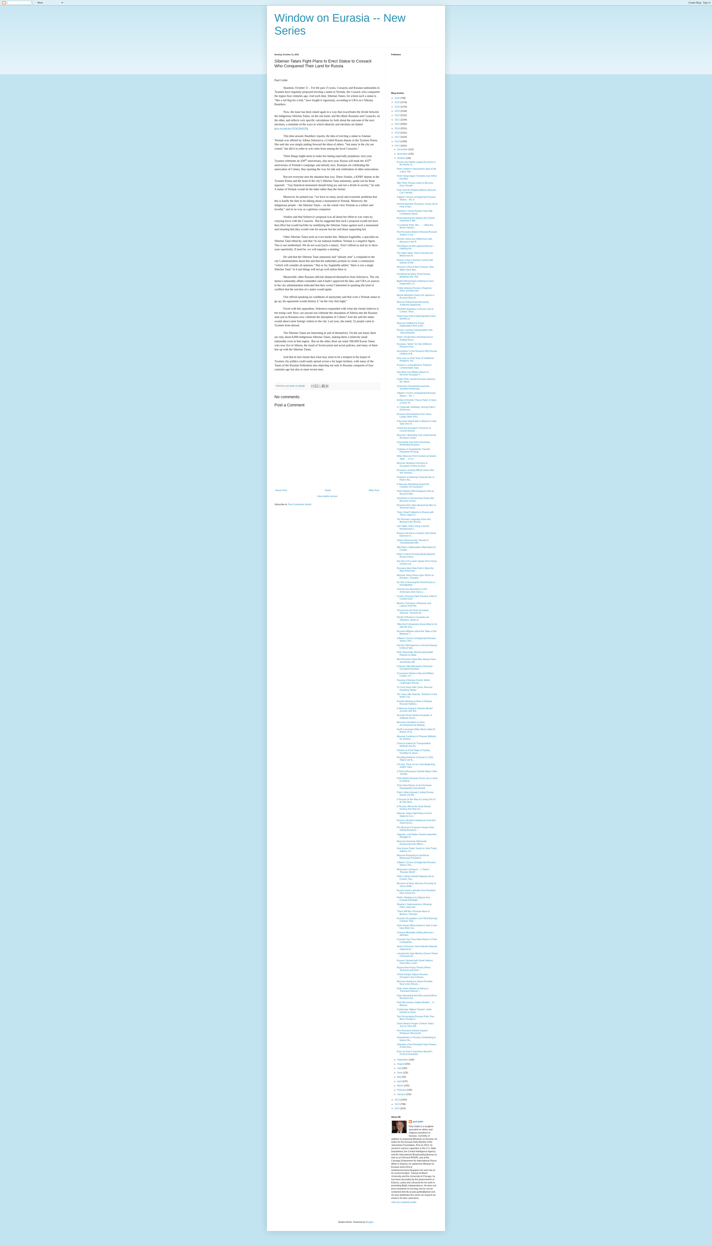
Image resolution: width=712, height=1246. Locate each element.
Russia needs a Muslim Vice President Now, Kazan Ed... (416, 891)
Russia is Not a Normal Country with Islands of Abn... (415, 261)
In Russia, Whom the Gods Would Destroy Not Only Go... (414, 807)
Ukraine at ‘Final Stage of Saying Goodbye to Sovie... (413, 751)
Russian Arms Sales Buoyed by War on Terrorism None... (416, 506)
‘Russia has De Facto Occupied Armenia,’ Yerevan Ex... (412, 611)
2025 (397, 102)
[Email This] (313, 386)
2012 (397, 1108)
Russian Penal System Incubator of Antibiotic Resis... (414, 716)
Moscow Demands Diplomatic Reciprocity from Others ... (412, 842)
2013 (397, 1104)
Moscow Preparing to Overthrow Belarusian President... (413, 856)
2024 (397, 106)
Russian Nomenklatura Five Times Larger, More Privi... (414, 415)
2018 (397, 132)
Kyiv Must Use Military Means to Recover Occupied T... (413, 373)
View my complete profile (403, 1202)
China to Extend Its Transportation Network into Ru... (414, 744)
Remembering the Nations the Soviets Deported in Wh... (416, 219)
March (400, 1085)
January (401, 1094)
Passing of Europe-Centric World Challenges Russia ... (413, 681)
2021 (397, 119)
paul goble (418, 1121)
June (400, 1072)
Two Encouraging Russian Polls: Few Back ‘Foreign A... (415, 1017)
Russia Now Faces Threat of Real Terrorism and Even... (414, 968)
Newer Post (281, 490)
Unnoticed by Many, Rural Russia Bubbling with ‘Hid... (413, 275)
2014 (397, 1099)
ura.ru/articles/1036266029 (291, 128)
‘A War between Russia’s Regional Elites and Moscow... (414, 289)
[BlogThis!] (316, 386)
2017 (397, 137)
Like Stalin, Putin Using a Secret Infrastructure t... (413, 527)
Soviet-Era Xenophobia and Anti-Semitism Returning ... (413, 387)
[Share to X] (320, 386)
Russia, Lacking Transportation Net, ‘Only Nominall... (415, 331)
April (399, 1081)
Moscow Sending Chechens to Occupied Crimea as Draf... (412, 464)
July (399, 1068)
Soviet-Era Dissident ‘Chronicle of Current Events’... (414, 429)
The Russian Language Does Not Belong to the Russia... (414, 520)
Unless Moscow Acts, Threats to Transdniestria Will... (412, 541)
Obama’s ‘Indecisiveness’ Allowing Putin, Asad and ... (414, 905)
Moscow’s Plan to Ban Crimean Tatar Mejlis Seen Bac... (415, 268)
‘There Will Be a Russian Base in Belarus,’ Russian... (413, 912)
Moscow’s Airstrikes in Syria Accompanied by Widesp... (411, 723)
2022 (397, 115)
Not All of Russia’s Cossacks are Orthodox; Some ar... (413, 618)
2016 (397, 141)
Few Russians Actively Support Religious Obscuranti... (412, 1031)
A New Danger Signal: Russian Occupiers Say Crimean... (412, 975)
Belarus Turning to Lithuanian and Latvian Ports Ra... (414, 604)
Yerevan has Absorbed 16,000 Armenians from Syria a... (412, 590)
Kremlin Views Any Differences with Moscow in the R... (414, 240)
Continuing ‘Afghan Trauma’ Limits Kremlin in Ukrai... (414, 1010)
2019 (397, 128)
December (402, 149)
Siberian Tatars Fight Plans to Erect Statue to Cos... (414, 814)
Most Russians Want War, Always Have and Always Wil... (416, 660)
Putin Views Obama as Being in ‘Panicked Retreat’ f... (412, 989)
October (401, 158)
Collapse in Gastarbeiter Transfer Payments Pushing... (413, 450)
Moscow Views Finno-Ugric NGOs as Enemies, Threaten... (415, 576)
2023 (397, 111)
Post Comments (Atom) (299, 504)
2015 (397, 145)
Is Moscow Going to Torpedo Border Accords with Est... (415, 709)
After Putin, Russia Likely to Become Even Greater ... (415, 184)
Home (328, 490)
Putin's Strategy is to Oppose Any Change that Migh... (413, 898)
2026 (397, 98)
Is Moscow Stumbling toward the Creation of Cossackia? (413, 485)
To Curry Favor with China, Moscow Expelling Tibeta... (414, 688)
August (401, 1064)
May (399, 1077)
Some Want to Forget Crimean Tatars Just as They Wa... (415, 1024)
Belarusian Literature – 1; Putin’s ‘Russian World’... (413, 870)
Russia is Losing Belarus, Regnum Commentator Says (414, 366)
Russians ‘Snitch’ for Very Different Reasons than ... (414, 345)
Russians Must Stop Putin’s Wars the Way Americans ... (415, 569)
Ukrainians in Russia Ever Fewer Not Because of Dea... (415, 499)
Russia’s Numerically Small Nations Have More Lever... (415, 961)
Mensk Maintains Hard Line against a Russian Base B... (415, 296)
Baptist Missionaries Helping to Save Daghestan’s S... (415, 282)
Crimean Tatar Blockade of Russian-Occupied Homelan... (415, 667)
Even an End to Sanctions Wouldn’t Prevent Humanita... (414, 1052)
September (403, 1059)
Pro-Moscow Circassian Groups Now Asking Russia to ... (415, 828)
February (402, 1090)
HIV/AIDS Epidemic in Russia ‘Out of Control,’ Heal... (415, 310)
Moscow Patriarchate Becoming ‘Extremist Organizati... (413, 303)
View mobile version (327, 496)
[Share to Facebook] (323, 386)
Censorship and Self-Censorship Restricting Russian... (413, 443)
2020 (397, 124)
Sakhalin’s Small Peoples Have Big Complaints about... (414, 212)
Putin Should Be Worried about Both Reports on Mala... (415, 653)
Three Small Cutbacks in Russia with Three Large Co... (415, 513)
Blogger (369, 1222)
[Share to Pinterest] (327, 386)
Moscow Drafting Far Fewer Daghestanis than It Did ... (411, 324)
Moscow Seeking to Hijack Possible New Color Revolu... (415, 982)
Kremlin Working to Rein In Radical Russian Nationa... (414, 702)
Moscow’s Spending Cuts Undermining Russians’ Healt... (416, 436)
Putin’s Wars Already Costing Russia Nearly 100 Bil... (415, 793)
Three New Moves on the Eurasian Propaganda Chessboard (414, 786)
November (402, 154)
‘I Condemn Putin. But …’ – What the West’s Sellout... (415, 226)
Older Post (374, 490)
